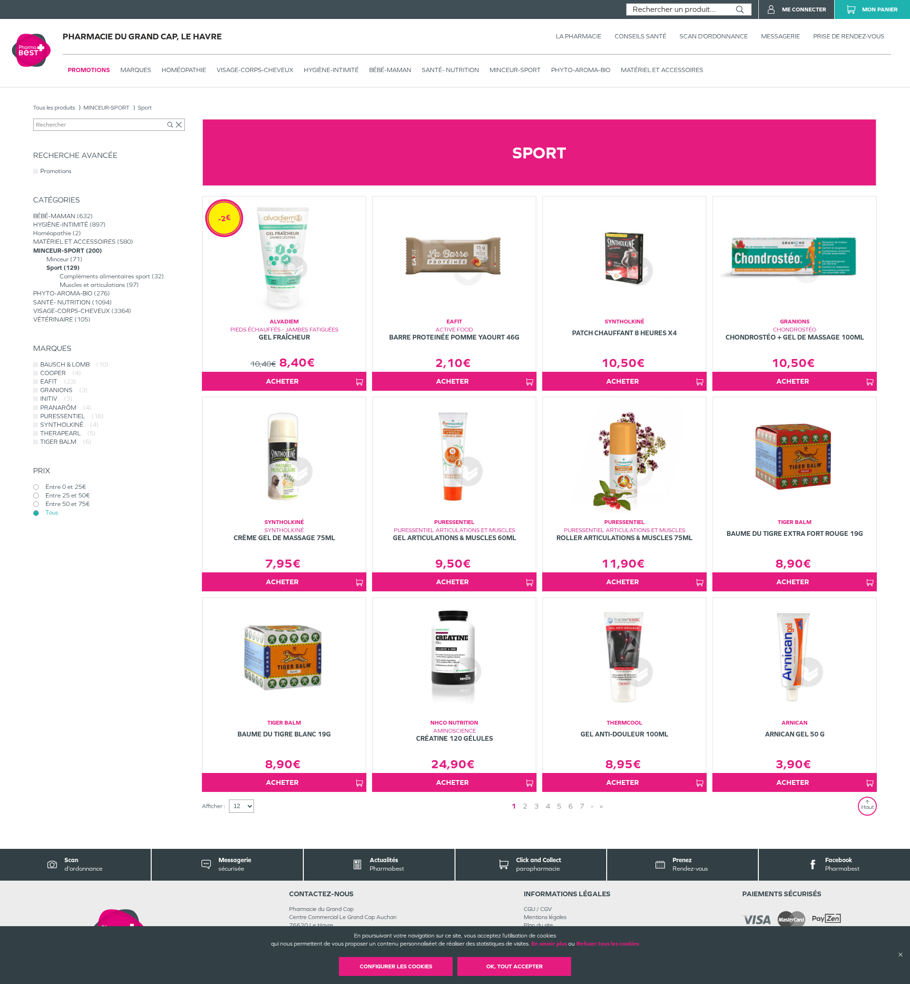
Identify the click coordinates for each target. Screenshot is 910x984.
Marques (135, 70)
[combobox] (677, 9)
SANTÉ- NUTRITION (450, 70)
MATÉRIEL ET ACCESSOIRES (662, 70)
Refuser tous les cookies (607, 943)
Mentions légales (545, 917)
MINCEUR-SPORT (515, 70)
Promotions (89, 70)
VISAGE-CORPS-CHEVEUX (255, 70)
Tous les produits (54, 107)
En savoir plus (549, 943)
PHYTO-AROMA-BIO (580, 70)
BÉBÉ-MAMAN (390, 70)
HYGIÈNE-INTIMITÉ (331, 70)
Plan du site (538, 925)
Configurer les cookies (396, 966)
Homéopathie (184, 70)
